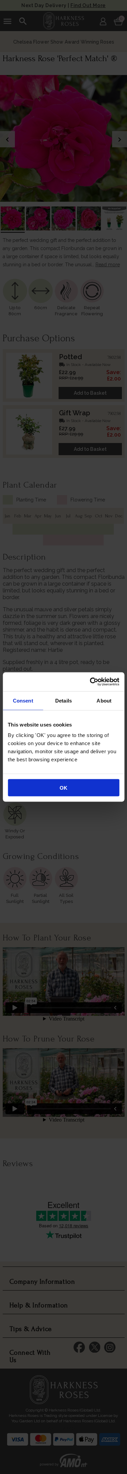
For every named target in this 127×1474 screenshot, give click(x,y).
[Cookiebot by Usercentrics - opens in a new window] (90, 682)
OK (63, 788)
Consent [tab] (23, 700)
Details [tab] (63, 700)
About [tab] (104, 700)
